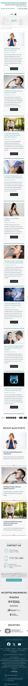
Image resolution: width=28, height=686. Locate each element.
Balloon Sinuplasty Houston (10, 658)
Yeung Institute (14, 657)
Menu (11, 14)
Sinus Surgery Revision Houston (16, 662)
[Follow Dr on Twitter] (14, 644)
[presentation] (14, 20)
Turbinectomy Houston (7, 667)
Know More (14, 68)
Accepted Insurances (14, 592)
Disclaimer (7, 648)
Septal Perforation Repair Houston (14, 665)
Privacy (14, 648)
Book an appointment (12, 675)
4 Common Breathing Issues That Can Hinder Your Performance (12, 523)
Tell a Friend (6, 650)
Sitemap (19, 648)
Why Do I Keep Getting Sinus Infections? (12, 453)
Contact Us (14, 545)
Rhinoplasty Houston (7, 663)
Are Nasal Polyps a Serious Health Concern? (12, 487)
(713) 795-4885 (22, 8)
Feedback (25, 648)
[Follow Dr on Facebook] (9, 644)
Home (1, 648)
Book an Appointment (14, 580)
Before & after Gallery (12, 684)
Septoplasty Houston (20, 663)
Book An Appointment (9, 8)
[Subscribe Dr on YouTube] (19, 644)
